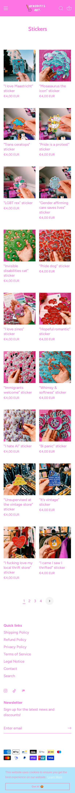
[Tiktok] (14, 690)
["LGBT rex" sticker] (19, 182)
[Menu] (6, 8)
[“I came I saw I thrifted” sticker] (55, 542)
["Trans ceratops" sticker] (19, 124)
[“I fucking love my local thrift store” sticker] (19, 542)
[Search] (61, 9)
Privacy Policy (15, 647)
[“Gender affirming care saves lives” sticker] (55, 182)
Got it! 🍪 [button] (38, 786)
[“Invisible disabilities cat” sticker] (19, 246)
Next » (50, 601)
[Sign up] (69, 728)
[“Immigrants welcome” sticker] (19, 367)
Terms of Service (17, 654)
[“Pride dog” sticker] (55, 245)
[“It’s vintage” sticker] (55, 479)
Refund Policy (15, 639)
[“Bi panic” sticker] (55, 425)
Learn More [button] (55, 777)
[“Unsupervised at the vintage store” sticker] (19, 479)
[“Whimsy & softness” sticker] (55, 367)
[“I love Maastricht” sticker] (19, 65)
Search (9, 676)
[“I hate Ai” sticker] (19, 425)
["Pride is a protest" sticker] (55, 124)
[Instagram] (5, 690)
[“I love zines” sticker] (19, 309)
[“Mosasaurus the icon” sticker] (55, 65)
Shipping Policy (16, 632)
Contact (10, 668)
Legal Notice (14, 661)
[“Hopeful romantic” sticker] (55, 309)
